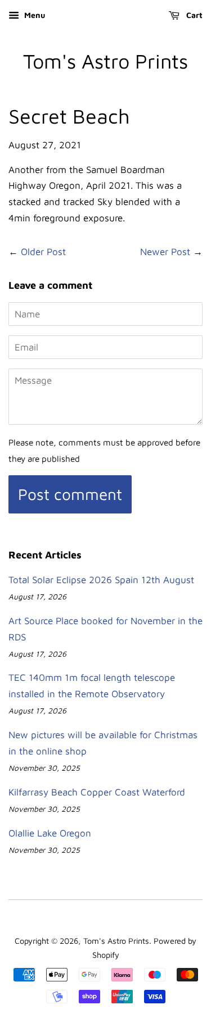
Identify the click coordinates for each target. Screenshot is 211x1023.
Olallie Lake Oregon (49, 833)
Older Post (43, 251)
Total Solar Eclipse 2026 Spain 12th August (101, 579)
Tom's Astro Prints (105, 61)
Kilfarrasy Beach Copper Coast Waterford (96, 792)
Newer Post (165, 251)
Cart (193, 15)
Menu (33, 15)
